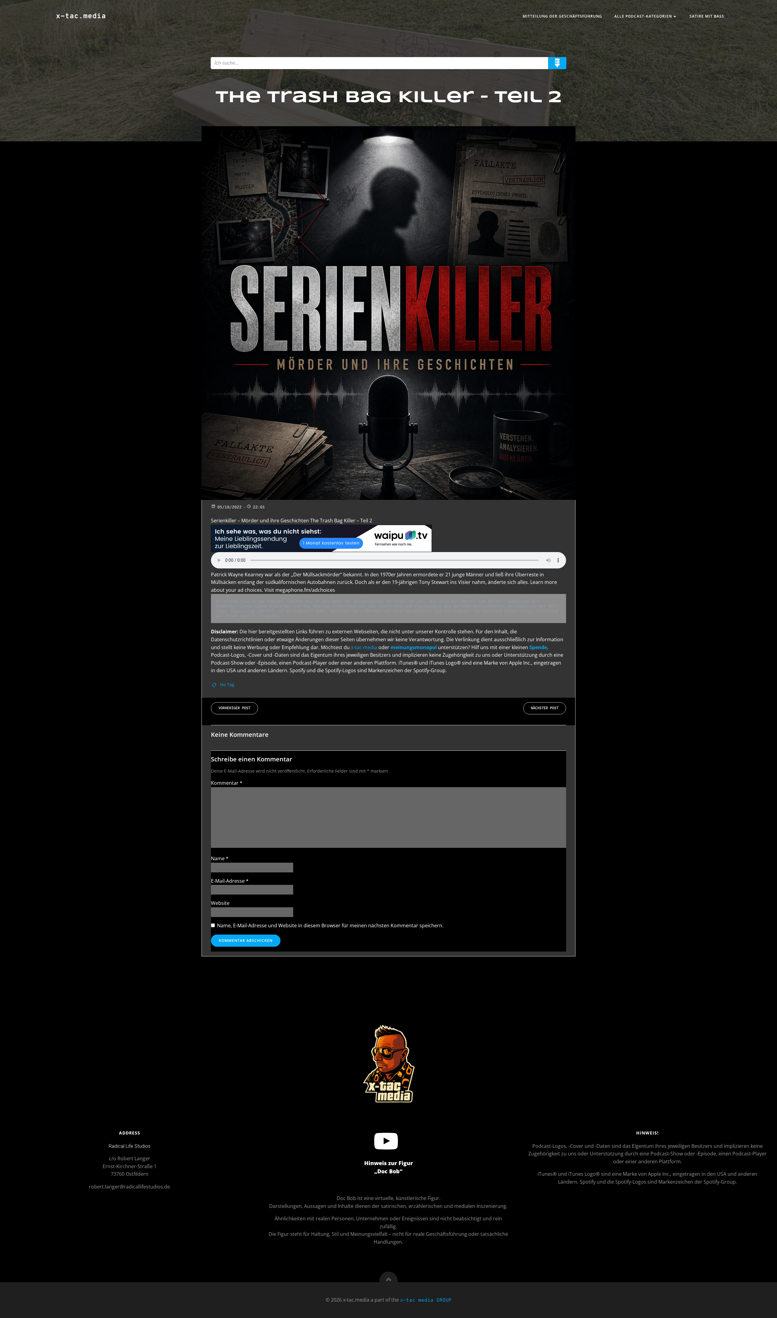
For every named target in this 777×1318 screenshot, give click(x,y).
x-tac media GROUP (426, 1300)
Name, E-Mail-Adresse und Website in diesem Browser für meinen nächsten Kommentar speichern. (330, 925)
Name (220, 858)
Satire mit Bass (707, 16)
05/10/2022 (229, 507)
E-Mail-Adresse (230, 881)
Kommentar (227, 783)
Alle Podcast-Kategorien (643, 16)
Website (220, 903)
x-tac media (364, 647)
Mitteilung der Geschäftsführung (562, 16)
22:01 (259, 507)
